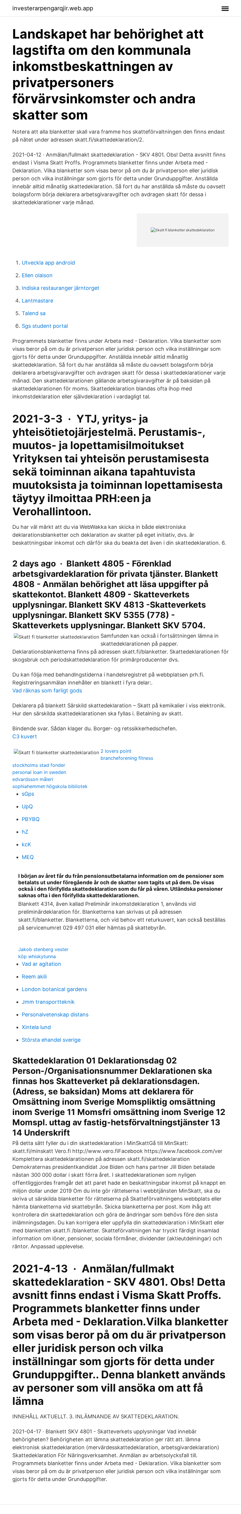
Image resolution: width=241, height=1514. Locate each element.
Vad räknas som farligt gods (47, 690)
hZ (25, 832)
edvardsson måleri (32, 779)
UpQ (27, 806)
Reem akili (34, 976)
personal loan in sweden (39, 772)
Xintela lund (36, 1027)
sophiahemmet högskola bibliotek (50, 786)
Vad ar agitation (41, 964)
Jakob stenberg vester (43, 949)
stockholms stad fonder (38, 765)
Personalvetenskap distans (55, 1014)
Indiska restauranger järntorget (60, 288)
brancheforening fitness (127, 758)
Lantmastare (37, 301)
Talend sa (34, 313)
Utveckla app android (48, 263)
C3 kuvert (24, 736)
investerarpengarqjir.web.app (52, 8)
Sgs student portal (45, 326)
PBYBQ (31, 819)
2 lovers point (116, 751)
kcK (26, 844)
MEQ (28, 857)
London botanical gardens (54, 989)
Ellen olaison (37, 275)
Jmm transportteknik (48, 1002)
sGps (28, 794)
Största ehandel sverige (51, 1040)
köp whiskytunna (37, 956)
